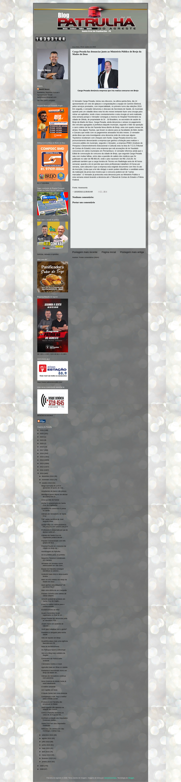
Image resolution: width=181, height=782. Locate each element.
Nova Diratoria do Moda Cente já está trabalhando (53, 682)
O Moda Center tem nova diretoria (54, 693)
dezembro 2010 (48, 476)
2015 (42, 457)
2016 (42, 453)
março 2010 (46, 755)
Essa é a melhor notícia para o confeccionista (52, 605)
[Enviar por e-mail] (99, 192)
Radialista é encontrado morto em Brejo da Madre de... (54, 672)
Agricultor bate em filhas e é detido (54, 667)
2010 (42, 473)
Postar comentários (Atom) (89, 257)
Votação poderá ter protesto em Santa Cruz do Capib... (53, 600)
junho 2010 (46, 745)
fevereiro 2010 (47, 758)
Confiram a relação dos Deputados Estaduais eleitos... (54, 719)
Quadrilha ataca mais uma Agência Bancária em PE (54, 642)
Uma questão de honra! (50, 500)
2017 (42, 450)
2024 (42, 437)
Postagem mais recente (84, 252)
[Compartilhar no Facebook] (104, 192)
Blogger (131, 778)
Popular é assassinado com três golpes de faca (53, 542)
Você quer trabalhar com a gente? (54, 629)
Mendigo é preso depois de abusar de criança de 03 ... (54, 496)
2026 (42, 430)
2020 (42, 443)
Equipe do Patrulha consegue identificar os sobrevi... (52, 570)
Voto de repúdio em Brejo (51, 638)
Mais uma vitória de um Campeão (54, 590)
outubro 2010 (47, 483)
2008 (42, 769)
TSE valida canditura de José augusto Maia (52, 520)
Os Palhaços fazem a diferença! (53, 650)
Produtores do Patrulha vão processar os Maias (51, 703)
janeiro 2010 (47, 762)
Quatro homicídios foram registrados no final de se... (52, 614)
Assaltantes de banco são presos (53, 491)
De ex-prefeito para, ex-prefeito (53, 555)
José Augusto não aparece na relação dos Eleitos (52, 708)
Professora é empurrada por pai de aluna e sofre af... (54, 531)
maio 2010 (46, 748)
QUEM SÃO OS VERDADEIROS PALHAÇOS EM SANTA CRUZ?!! (54, 526)
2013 (42, 463)
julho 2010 (46, 742)
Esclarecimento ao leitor (50, 610)
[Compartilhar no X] (103, 192)
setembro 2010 (48, 735)
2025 (42, 433)
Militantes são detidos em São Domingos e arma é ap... (52, 730)
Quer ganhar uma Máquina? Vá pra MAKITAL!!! (53, 586)
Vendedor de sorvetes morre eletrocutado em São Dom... (52, 565)
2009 (42, 766)
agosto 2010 (47, 738)
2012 (42, 467)
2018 (42, 447)
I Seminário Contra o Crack (51, 664)
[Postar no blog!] (101, 192)
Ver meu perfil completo (46, 100)
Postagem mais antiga (132, 252)
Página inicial (109, 252)
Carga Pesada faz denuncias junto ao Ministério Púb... (54, 619)
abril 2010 (46, 752)
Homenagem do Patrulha (50, 551)
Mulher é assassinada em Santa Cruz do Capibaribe (53, 504)
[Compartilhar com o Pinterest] (106, 192)
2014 (42, 460)
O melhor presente (48, 687)
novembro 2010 (48, 480)
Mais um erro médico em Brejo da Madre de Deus (54, 581)
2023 (42, 440)
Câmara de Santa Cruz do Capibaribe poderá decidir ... (52, 536)
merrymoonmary (110, 778)
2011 (42, 470)
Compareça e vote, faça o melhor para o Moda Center (53, 698)
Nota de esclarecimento (50, 646)
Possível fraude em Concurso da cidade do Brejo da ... (53, 547)
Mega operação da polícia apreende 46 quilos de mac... (53, 487)
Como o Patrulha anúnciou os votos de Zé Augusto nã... (52, 714)
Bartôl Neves (44, 89)
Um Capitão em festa (49, 690)
